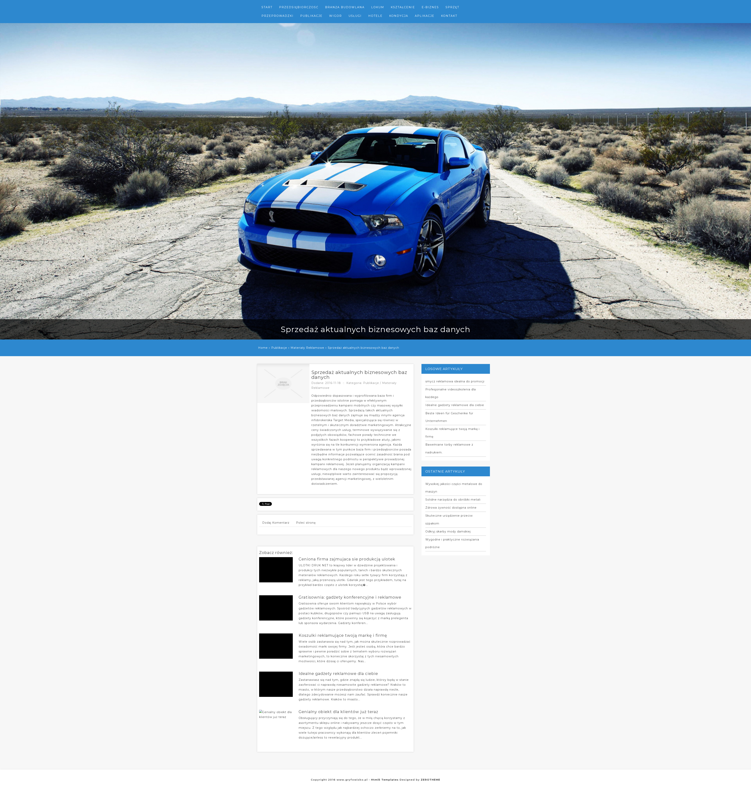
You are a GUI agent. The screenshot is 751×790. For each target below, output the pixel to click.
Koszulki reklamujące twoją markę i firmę (343, 635)
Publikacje (279, 348)
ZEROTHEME (430, 779)
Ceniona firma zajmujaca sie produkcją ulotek (347, 559)
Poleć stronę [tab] (306, 522)
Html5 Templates (385, 779)
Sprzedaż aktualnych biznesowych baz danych (363, 348)
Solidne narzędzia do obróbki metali (453, 499)
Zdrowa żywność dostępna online (451, 507)
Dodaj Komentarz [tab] (275, 522)
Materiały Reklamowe (307, 348)
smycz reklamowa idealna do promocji (454, 381)
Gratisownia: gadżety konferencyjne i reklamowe (350, 597)
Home (263, 348)
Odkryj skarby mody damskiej (448, 531)
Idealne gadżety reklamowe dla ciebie (338, 673)
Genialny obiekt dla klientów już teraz (338, 711)
